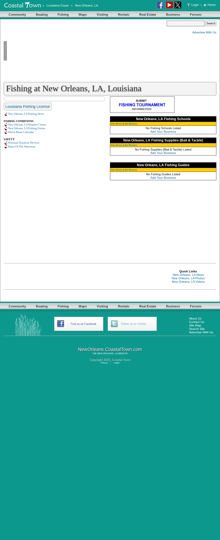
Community (17, 14)
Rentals (123, 14)
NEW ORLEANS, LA (107, 353)
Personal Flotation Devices (23, 142)
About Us (195, 318)
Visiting (102, 14)
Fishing (63, 14)
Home (212, 4)
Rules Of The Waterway (21, 146)
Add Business (131, 124)
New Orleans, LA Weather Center (27, 124)
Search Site (197, 329)
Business (173, 14)
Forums (196, 14)
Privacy (104, 363)
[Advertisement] (85, 51)
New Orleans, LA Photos (188, 278)
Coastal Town (121, 360)
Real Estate (147, 14)
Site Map (195, 325)
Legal (116, 363)
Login (195, 4)
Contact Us (196, 322)
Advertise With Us (204, 32)
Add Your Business (163, 131)
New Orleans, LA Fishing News (26, 113)
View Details (117, 124)
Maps (83, 14)
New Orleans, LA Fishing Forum (26, 128)
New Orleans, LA (86, 5)
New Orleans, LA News (188, 274)
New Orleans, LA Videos (188, 281)
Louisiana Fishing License (27, 106)
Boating (42, 14)
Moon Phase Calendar (21, 132)
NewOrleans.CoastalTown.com (110, 349)
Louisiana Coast (58, 5)
